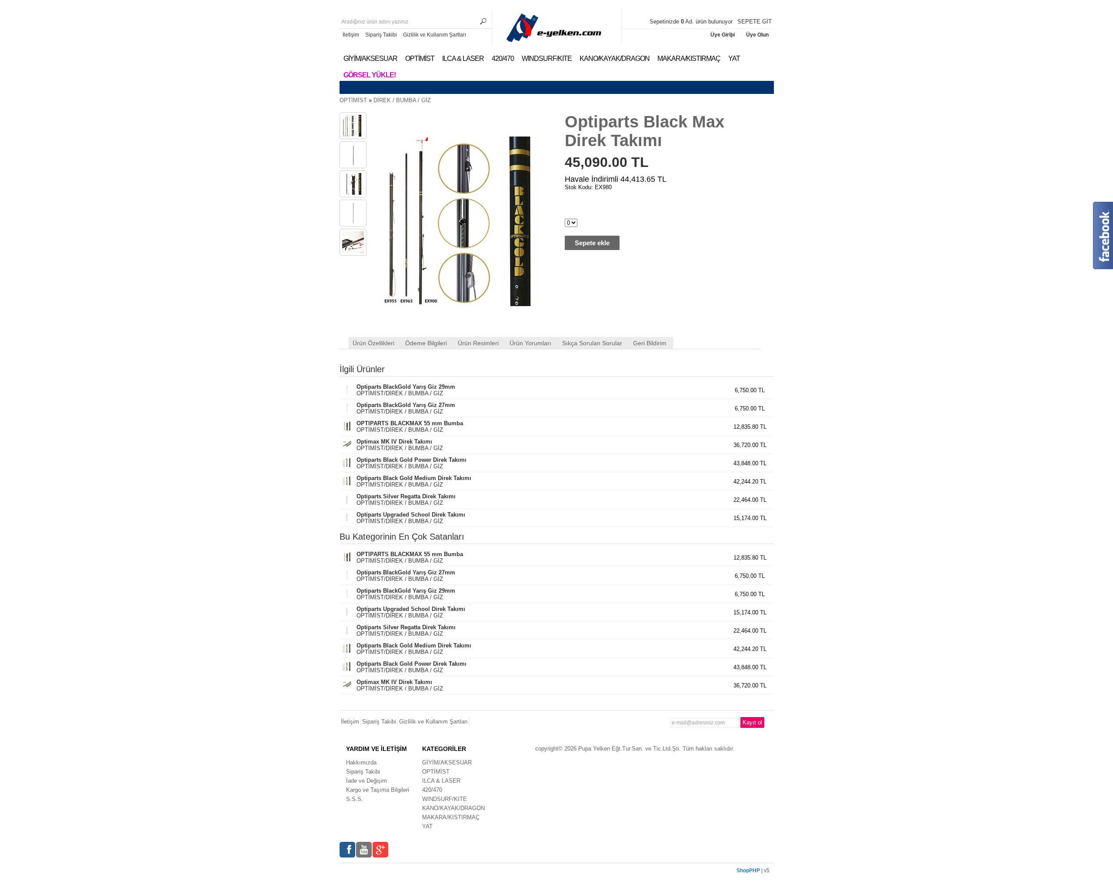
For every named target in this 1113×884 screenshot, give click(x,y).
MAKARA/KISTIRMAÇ (688, 58)
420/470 (503, 58)
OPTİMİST (419, 58)
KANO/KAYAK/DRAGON (615, 58)
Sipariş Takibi (381, 35)
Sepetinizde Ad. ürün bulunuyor (692, 21)
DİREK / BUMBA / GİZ (402, 100)
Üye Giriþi (723, 35)
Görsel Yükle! (369, 75)
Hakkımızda (361, 762)
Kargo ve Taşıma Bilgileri (377, 790)
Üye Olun (757, 35)
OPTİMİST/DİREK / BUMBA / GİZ (406, 390)
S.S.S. (354, 799)
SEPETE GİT (754, 21)
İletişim (351, 35)
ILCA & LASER (463, 58)
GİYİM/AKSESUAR (370, 58)
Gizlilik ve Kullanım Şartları (434, 35)
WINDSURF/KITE (547, 58)
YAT (734, 58)
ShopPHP (748, 870)
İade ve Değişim (366, 780)
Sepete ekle (592, 243)
